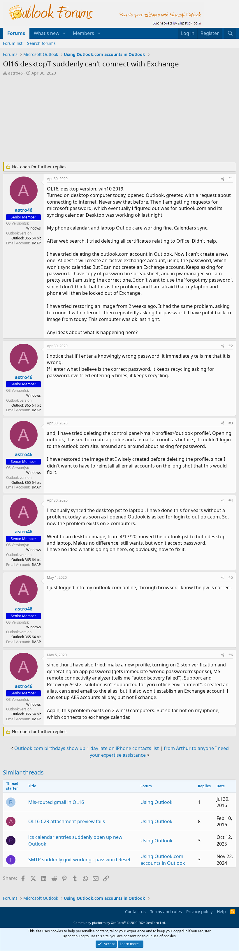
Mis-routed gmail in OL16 (56, 802)
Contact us (135, 911)
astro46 (15, 73)
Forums (16, 33)
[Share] (222, 179)
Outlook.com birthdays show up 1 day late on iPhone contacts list (86, 748)
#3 (231, 423)
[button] (64, 33)
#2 (231, 345)
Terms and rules (166, 911)
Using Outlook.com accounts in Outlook (162, 859)
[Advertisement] (119, 119)
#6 (231, 654)
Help (221, 911)
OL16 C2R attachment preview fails (66, 821)
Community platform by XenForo (119, 922)
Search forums (41, 43)
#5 (231, 577)
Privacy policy (199, 911)
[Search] (230, 33)
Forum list (12, 43)
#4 (231, 500)
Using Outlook (156, 802)
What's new (46, 33)
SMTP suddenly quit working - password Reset (79, 859)
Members (83, 33)
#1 (231, 178)
